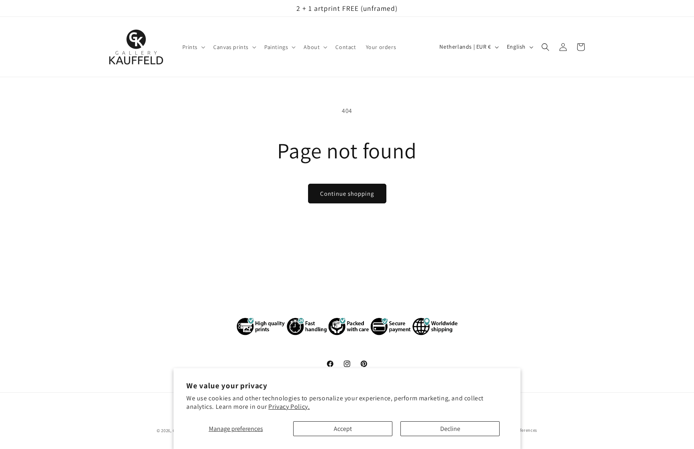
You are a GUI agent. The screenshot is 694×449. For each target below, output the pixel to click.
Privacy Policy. (289, 406)
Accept (343, 428)
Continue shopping (347, 193)
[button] (193, 47)
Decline (450, 428)
